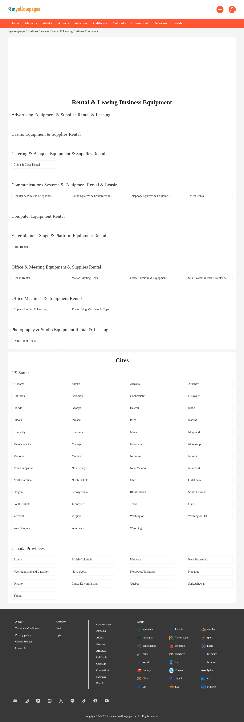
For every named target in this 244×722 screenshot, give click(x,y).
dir (144, 686)
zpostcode (148, 629)
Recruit (179, 629)
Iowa (133, 420)
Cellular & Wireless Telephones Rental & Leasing (36, 196)
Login (59, 628)
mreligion (148, 637)
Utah (191, 504)
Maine (134, 432)
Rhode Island (138, 492)
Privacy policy (23, 635)
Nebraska (135, 456)
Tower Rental (196, 196)
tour (177, 662)
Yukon (18, 595)
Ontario (18, 583)
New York (194, 468)
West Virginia (22, 528)
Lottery (147, 670)
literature (212, 654)
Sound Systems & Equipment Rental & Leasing (94, 196)
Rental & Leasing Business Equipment (74, 31)
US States (20, 372)
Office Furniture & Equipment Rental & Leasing (152, 278)
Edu (177, 686)
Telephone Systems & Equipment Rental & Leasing (152, 196)
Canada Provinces (28, 548)
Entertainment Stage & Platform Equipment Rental (58, 235)
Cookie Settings (23, 641)
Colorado (119, 23)
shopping (180, 645)
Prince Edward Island (85, 583)
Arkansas (81, 23)
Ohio (133, 480)
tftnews (179, 670)
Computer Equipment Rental (38, 216)
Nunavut (193, 571)
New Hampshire (23, 468)
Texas (133, 504)
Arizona (63, 23)
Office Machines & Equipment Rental (46, 298)
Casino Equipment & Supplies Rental (46, 134)
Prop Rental (21, 246)
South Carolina (197, 492)
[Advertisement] (122, 69)
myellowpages (16, 31)
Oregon (18, 492)
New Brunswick (198, 559)
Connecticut (139, 23)
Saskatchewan (196, 583)
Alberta (18, 559)
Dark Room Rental (25, 340)
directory (180, 654)
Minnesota (136, 444)
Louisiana (77, 432)
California (100, 23)
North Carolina (23, 480)
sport (210, 637)
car (208, 678)
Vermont (19, 516)
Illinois (18, 420)
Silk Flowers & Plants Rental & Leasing (210, 278)
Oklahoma (194, 480)
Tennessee (78, 504)
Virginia (76, 516)
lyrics (210, 670)
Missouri (19, 456)
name (210, 645)
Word (146, 662)
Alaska (47, 23)
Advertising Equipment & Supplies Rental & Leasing (60, 114)
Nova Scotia (79, 571)
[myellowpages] (24, 9)
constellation (149, 645)
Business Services (38, 31)
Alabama (31, 23)
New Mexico (138, 468)
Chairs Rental (22, 278)
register (60, 635)
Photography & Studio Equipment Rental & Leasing (59, 329)
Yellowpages (182, 637)
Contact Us (21, 648)
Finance (211, 686)
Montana (77, 456)
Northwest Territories (143, 571)
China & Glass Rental (27, 164)
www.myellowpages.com (123, 716)
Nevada (192, 456)
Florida (177, 23)
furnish (211, 662)
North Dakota (80, 480)
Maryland (194, 432)
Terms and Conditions (27, 628)
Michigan (77, 444)
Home (14, 23)
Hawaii (134, 408)
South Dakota (22, 504)
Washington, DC (198, 516)
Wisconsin (78, 528)
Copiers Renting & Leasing (30, 309)
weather (211, 629)
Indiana (76, 420)
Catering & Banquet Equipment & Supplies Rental (58, 153)
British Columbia (82, 559)
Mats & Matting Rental (85, 278)
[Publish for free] (220, 9)
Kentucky (19, 432)
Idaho (191, 408)
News (146, 678)
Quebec (134, 583)
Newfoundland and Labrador (31, 571)
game (145, 654)
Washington (137, 516)
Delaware (160, 23)
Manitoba (135, 559)
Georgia (76, 408)
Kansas (192, 420)
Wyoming (136, 528)
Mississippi (194, 444)
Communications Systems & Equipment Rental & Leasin (64, 184)
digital (178, 678)
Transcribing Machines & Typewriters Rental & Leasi (94, 309)
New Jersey (79, 468)
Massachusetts (22, 444)
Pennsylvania (80, 492)
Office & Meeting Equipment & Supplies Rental (56, 267)
